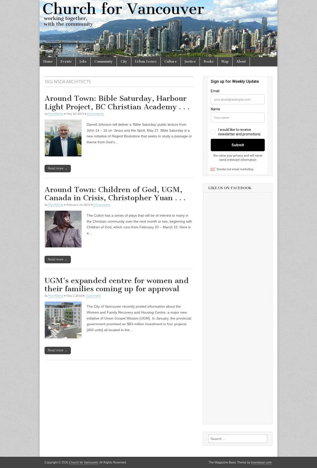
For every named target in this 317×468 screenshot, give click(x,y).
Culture (170, 61)
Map (225, 61)
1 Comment (93, 295)
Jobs (83, 61)
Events (66, 61)
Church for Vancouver (83, 462)
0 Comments (95, 114)
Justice (190, 61)
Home (48, 61)
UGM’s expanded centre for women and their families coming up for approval (117, 284)
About (241, 61)
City (124, 61)
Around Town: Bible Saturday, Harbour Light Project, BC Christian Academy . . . (117, 102)
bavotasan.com (261, 462)
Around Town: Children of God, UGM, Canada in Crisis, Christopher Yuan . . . (115, 194)
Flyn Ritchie (55, 114)
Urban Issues (146, 61)
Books (209, 61)
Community (103, 61)
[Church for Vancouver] (158, 28)
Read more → (58, 168)
